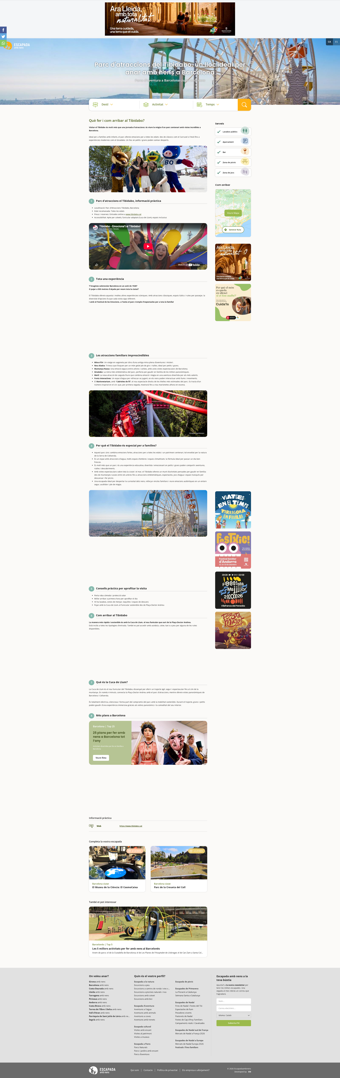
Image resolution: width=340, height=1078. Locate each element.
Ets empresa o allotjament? (195, 1070)
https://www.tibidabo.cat (131, 826)
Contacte (148, 1070)
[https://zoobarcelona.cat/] (233, 302)
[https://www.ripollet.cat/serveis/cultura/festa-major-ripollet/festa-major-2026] (233, 630)
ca (329, 41)
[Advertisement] (148, 327)
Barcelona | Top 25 (104, 726)
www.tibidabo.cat (133, 214)
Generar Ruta (235, 229)
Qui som (135, 1070)
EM (249, 1071)
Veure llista (101, 757)
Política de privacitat (167, 1070)
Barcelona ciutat (100, 883)
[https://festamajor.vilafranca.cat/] (233, 590)
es (336, 41)
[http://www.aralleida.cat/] (170, 19)
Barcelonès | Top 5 (102, 944)
